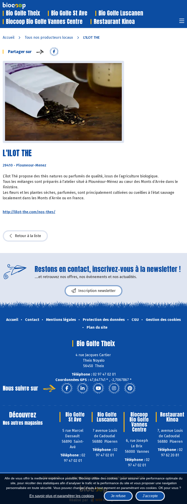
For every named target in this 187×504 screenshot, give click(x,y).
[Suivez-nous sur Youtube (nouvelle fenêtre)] (98, 388)
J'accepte (150, 496)
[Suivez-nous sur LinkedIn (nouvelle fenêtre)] (82, 388)
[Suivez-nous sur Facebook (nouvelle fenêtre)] (67, 388)
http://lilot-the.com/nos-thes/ (29, 212)
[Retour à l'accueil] (21, 5)
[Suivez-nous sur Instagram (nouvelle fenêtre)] (114, 388)
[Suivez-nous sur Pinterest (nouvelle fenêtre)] (129, 388)
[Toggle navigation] (181, 22)
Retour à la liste (28, 236)
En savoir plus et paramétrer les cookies (61, 496)
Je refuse (118, 496)
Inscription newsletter (97, 291)
